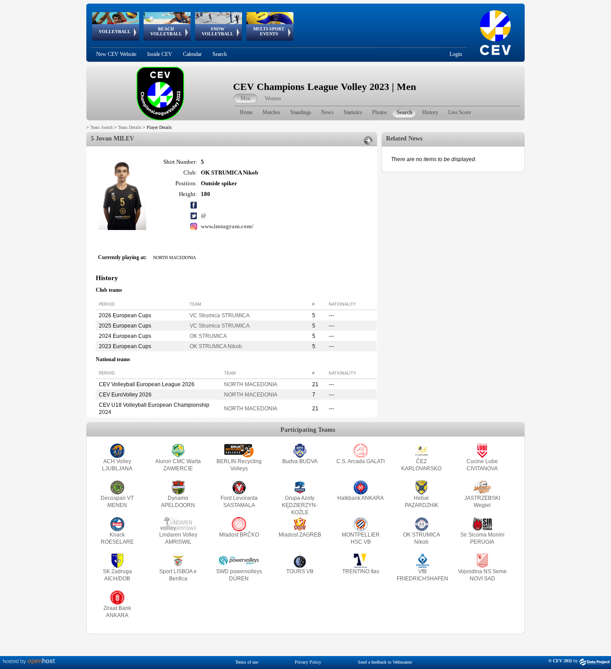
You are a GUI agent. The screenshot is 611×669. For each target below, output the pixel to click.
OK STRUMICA (208, 336)
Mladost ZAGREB (300, 535)
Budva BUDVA (300, 461)
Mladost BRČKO (239, 535)
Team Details (129, 127)
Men (245, 98)
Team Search (101, 127)
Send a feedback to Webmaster (385, 662)
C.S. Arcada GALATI (360, 461)
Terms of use (246, 662)
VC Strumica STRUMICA (220, 315)
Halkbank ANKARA (360, 498)
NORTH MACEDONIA (250, 384)
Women (273, 98)
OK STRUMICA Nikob (216, 346)
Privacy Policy (308, 662)
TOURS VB (300, 571)
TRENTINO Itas (360, 571)
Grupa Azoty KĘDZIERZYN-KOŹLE (300, 505)
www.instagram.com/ (227, 226)
